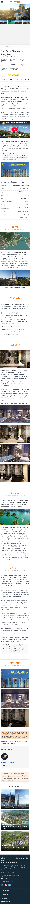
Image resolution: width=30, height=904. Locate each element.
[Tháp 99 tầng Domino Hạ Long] (15, 799)
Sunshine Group (11, 370)
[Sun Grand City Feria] (15, 820)
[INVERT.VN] (15, 2)
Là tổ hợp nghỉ (6, 304)
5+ (15, 718)
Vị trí (10, 79)
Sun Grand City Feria (8, 824)
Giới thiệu (4, 79)
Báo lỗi (4, 76)
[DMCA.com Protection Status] (5, 901)
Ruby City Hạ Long (7, 845)
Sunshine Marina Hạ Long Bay (11, 87)
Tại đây (24, 776)
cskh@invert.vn (11, 879)
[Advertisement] (15, 34)
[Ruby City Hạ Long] (15, 841)
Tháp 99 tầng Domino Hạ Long (11, 805)
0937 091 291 (7, 876)
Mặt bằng (23, 79)
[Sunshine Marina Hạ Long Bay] (15, 12)
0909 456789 (15, 876)
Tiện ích (16, 79)
